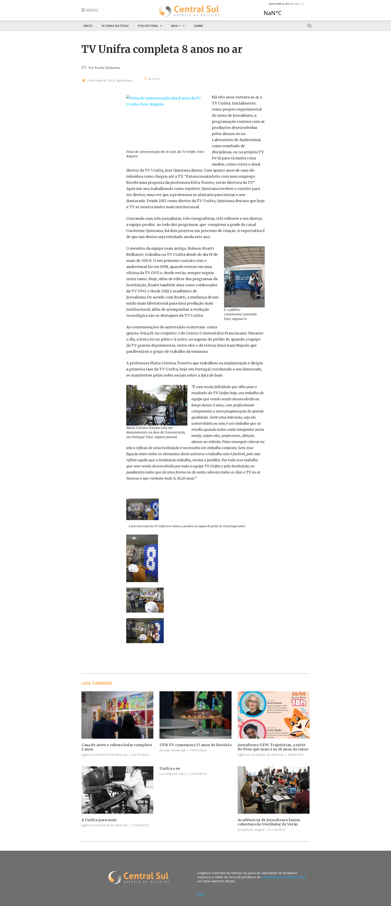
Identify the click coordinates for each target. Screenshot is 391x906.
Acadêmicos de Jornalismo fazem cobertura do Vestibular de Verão (269, 822)
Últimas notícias (115, 26)
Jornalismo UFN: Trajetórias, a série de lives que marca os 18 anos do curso (273, 747)
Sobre (198, 26)
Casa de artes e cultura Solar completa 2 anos (116, 747)
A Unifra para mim (99, 820)
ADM (201, 894)
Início (87, 26)
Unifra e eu (169, 768)
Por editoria (148, 26)
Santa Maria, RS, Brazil (284, 11)
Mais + (176, 26)
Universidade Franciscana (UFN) (283, 877)
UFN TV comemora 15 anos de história (195, 745)
